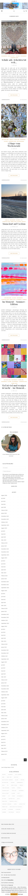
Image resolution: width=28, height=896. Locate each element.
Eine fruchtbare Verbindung (7, 882)
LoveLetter (22, 804)
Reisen (19, 221)
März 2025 (3, 540)
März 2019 (3, 748)
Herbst (4, 795)
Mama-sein (14, 221)
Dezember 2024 (5, 549)
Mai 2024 (3, 566)
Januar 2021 (4, 682)
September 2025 (5, 525)
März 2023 (3, 605)
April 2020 (3, 709)
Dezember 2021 (5, 650)
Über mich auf (7, 880)
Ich (21, 220)
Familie (11, 139)
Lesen (15, 804)
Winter (24, 221)
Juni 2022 (3, 632)
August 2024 (4, 557)
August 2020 (4, 697)
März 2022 (3, 641)
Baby (3, 777)
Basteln (16, 777)
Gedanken (4, 56)
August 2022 (4, 626)
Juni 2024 (3, 563)
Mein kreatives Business (16, 806)
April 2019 (3, 745)
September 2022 (5, 623)
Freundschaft (5, 790)
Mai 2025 (3, 534)
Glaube (18, 56)
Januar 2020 (4, 718)
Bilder (16, 779)
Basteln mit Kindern (7, 779)
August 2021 (4, 662)
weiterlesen (14, 95)
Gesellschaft (11, 56)
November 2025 (5, 519)
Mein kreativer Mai (5, 837)
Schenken (19, 299)
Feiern (13, 787)
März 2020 (3, 712)
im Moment (20, 795)
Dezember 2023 (5, 581)
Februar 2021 (4, 679)
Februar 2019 (4, 751)
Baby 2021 (9, 777)
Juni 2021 (3, 668)
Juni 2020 (3, 703)
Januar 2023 (4, 611)
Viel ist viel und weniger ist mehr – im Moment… (14, 386)
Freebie (19, 787)
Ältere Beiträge (7, 427)
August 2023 (4, 590)
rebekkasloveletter (6, 99)
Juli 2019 (3, 736)
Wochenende (20, 141)
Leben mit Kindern (6, 804)
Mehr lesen (20, 894)
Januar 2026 (4, 513)
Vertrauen (11, 812)
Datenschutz (14, 483)
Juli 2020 (3, 700)
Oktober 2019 (4, 727)
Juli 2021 (3, 665)
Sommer (24, 299)
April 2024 (3, 569)
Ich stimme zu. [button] (14, 894)
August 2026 (4, 495)
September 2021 (5, 659)
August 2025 (4, 528)
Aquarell (10, 774)
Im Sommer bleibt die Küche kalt (8, 833)
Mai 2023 (3, 599)
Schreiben (18, 809)
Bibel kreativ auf (7, 885)
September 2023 (5, 587)
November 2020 (5, 688)
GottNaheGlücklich (5, 877)
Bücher (22, 779)
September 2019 (5, 730)
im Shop (4, 798)
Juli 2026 (3, 498)
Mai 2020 (3, 706)
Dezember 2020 (5, 685)
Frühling (16, 139)
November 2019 (5, 724)
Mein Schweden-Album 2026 (7, 824)
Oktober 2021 (4, 656)
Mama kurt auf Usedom (14, 223)
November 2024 (5, 552)
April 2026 (3, 507)
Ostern (4, 809)
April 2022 (3, 638)
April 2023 (3, 602)
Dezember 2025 (5, 516)
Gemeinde (22, 139)
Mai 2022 (3, 635)
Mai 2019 (3, 742)
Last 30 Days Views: (6, 767)
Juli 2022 (3, 629)
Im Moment (24, 56)
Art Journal (18, 774)
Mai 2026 (3, 504)
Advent (4, 774)
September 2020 (5, 694)
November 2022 (5, 617)
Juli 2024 (3, 560)
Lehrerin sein (14, 57)
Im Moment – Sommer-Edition (14, 303)
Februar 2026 (4, 510)
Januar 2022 (4, 647)
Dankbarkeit (20, 782)
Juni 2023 (3, 596)
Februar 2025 (4, 543)
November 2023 (5, 584)
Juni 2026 (3, 501)
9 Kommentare (23, 340)
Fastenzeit (14, 379)
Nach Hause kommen (6, 872)
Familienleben (5, 787)
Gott (18, 793)
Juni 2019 (3, 739)
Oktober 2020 (4, 691)
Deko (3, 785)
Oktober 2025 (4, 522)
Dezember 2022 (5, 614)
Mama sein (4, 806)
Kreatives (4, 801)
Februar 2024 (4, 575)
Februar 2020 (4, 715)
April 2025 (3, 537)
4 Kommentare (23, 180)
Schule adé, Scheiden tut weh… (14, 61)
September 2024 (5, 554)
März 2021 (3, 677)
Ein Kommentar (23, 99)
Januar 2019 (4, 754)
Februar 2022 (4, 644)
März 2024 (3, 572)
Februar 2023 (4, 608)
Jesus (18, 798)
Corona (13, 782)
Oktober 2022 (4, 620)
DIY (8, 785)
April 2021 (3, 674)
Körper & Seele (13, 801)
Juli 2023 (3, 593)
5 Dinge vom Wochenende (14, 144)
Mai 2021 (3, 671)
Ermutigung (14, 785)
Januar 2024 (4, 578)
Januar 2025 (4, 546)
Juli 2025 (3, 531)
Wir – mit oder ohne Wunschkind (8, 875)
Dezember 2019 (5, 721)
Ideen (13, 795)
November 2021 (5, 653)
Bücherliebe (5, 139)
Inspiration (12, 798)
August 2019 (4, 733)
